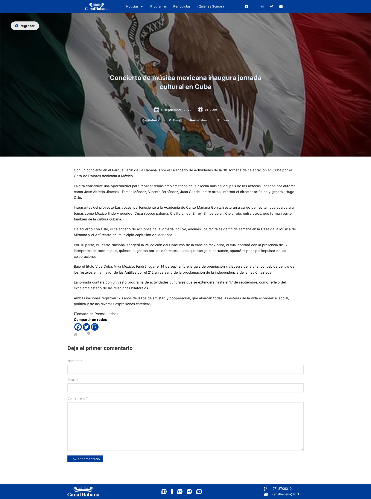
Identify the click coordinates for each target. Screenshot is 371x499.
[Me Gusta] (75, 334)
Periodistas (181, 6)
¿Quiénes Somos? (210, 6)
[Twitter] (86, 327)
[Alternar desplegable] (142, 6)
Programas (158, 6)
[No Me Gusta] (88, 334)
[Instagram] (95, 327)
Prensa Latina (106, 314)
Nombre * (74, 361)
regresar (28, 26)
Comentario (77, 398)
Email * (72, 380)
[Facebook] (78, 327)
